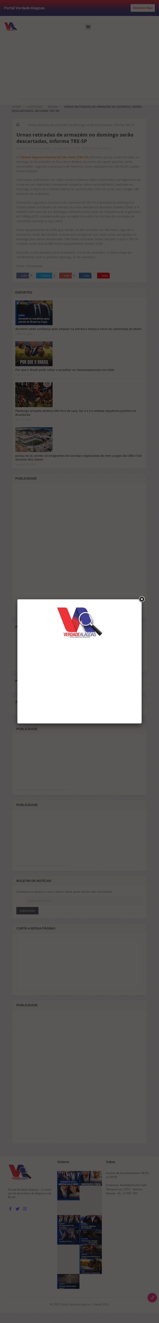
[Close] (141, 599)
